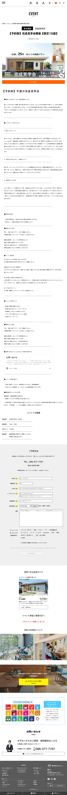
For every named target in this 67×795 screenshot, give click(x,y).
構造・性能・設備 (5, 775)
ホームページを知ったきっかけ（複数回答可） (14, 532)
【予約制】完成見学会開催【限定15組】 (21, 23)
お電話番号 (13, 501)
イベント (8, 23)
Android (61, 785)
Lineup (37, 3)
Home (3, 23)
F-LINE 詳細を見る (26, 607)
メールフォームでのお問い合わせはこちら (34, 753)
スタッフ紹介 (20, 782)
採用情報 (34, 782)
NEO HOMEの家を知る (22, 770)
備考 (17, 511)
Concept (30, 3)
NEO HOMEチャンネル (22, 784)
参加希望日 (13, 506)
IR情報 (3, 782)
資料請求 (34, 793)
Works (43, 3)
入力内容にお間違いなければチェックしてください (34, 543)
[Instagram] (60, 3)
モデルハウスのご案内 (34, 681)
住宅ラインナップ (5, 770)
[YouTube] (56, 3)
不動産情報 (35, 784)
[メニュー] (63, 3)
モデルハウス (12, 793)
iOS (52, 785)
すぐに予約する (33, 82)
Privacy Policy (39, 547)
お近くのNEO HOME (5, 784)
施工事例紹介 (4, 773)
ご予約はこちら (56, 793)
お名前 (14, 478)
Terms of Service (49, 547)
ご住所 (14, 488)
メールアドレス (12, 493)
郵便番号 (13, 483)
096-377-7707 (36, 461)
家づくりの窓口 (36, 773)
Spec (49, 3)
